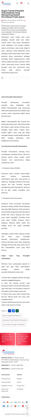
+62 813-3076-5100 (17, 369)
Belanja (19, 379)
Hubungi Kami (6, 382)
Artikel (19, 382)
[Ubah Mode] (27, 413)
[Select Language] (22, 3)
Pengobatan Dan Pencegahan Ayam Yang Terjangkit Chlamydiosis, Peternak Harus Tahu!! (23, 339)
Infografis (20, 389)
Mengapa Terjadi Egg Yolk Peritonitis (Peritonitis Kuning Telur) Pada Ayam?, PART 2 (7, 338)
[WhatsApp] (27, 408)
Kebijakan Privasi (6, 386)
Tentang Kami (5, 379)
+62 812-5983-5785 (17, 365)
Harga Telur (21, 386)
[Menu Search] (17, 3)
